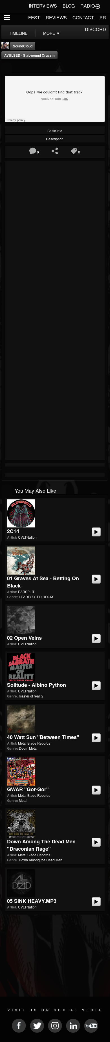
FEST (34, 17)
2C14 (13, 531)
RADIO (87, 6)
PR (103, 17)
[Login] (97, 6)
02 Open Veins (24, 637)
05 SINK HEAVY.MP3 (31, 901)
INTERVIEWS (43, 6)
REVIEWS (56, 17)
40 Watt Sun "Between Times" (43, 737)
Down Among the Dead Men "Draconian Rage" (41, 845)
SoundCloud (22, 46)
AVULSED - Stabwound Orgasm (29, 55)
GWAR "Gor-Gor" (28, 789)
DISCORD (95, 29)
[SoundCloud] (7, 68)
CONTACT (83, 17)
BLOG (69, 6)
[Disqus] (54, 238)
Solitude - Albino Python (36, 684)
